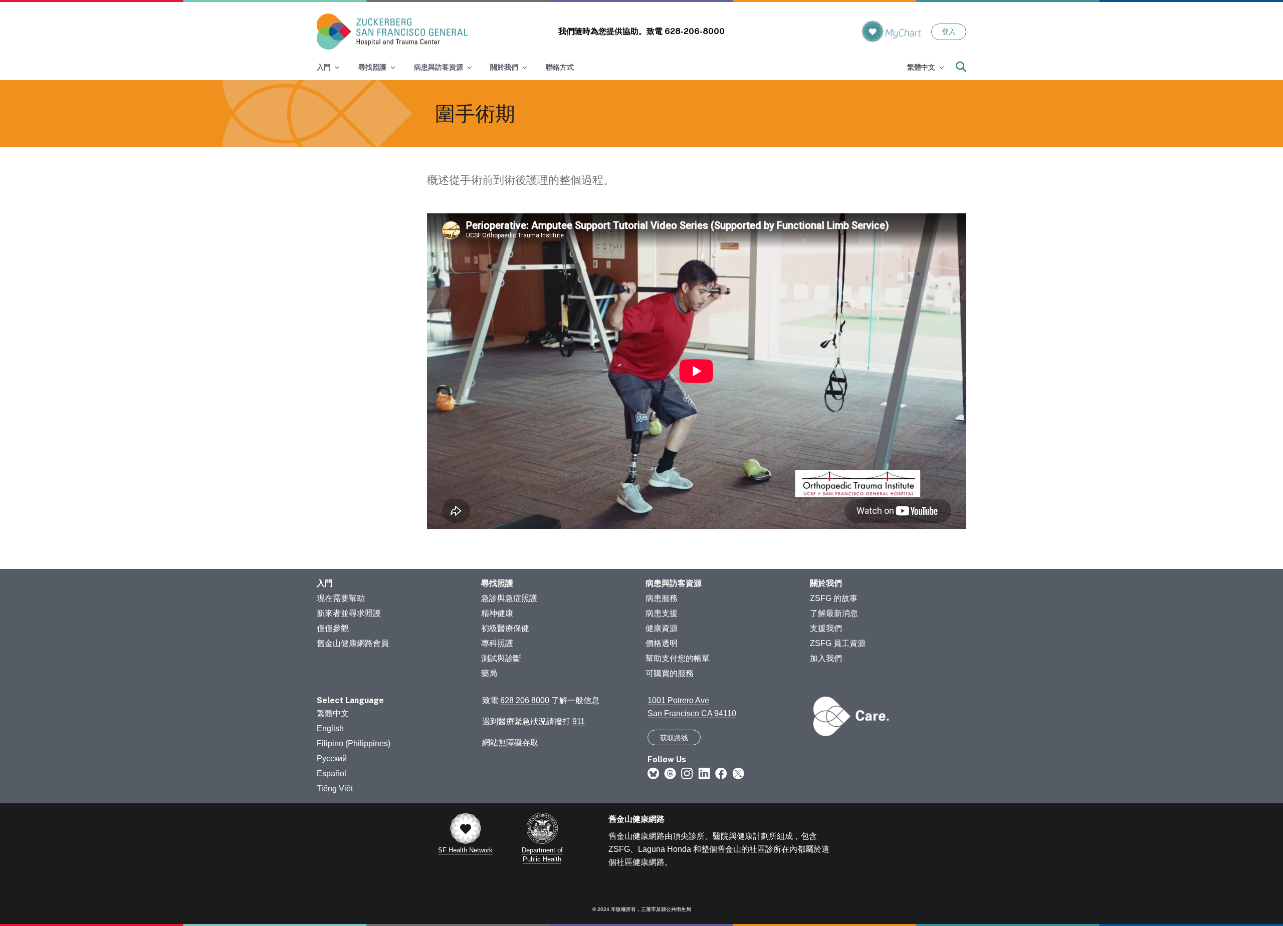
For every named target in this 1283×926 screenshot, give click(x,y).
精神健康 (497, 613)
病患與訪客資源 (674, 583)
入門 (325, 583)
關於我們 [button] (504, 67)
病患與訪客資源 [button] (438, 67)
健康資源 (662, 628)
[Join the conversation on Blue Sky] (653, 772)
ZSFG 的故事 (834, 598)
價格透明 (662, 643)
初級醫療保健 (505, 628)
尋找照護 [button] (372, 67)
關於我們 (826, 583)
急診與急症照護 (509, 598)
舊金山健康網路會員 (353, 643)
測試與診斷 (501, 658)
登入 (949, 32)
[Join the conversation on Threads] (670, 772)
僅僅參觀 (333, 628)
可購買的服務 (670, 673)
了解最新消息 (834, 613)
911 (578, 721)
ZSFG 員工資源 (838, 643)
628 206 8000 (524, 700)
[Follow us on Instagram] (687, 772)
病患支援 (662, 613)
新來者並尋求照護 (349, 613)
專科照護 (497, 643)
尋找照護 (497, 583)
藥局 (489, 673)
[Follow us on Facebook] (721, 772)
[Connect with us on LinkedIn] (704, 772)
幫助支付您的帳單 (678, 658)
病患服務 (662, 598)
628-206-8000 (695, 31)
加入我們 (826, 658)
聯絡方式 (560, 67)
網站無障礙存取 (510, 742)
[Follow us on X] (738, 772)
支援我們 (826, 628)
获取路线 (674, 738)
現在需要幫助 (341, 598)
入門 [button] (324, 67)
